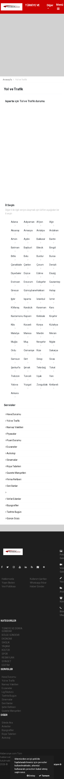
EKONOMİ (7, 638)
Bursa (52, 256)
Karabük (28, 307)
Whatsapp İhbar (38, 582)
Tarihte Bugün (13, 512)
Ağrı (51, 221)
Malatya (15, 333)
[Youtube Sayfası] (21, 567)
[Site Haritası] (39, 567)
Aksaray (15, 230)
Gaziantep (54, 281)
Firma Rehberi (13, 479)
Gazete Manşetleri (16, 472)
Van (51, 376)
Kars (51, 307)
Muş (26, 341)
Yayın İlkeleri (8, 582)
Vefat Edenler (13, 499)
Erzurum (28, 281)
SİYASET (6, 661)
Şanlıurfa (15, 367)
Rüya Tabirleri (13, 466)
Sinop (39, 359)
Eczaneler (11, 446)
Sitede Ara (7, 722)
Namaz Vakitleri (14, 427)
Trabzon (15, 376)
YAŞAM (6, 646)
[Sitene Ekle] (45, 567)
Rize (39, 350)
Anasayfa (7, 79)
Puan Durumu (13, 440)
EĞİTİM (6, 665)
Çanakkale (16, 264)
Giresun (15, 290)
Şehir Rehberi (9, 707)
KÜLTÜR (6, 650)
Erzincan (15, 281)
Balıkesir (41, 239)
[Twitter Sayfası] (8, 567)
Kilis (13, 324)
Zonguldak (42, 384)
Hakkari (40, 290)
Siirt (26, 359)
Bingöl (52, 247)
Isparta (27, 299)
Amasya (28, 230)
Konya (40, 324)
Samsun (15, 359)
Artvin (14, 239)
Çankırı (27, 264)
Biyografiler (12, 505)
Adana (14, 221)
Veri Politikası (9, 586)
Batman (15, 247)
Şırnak (27, 367)
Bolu (26, 256)
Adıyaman (29, 221)
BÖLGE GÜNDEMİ (10, 635)
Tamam (45, 775)
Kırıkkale (41, 316)
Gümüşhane (30, 290)
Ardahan (54, 230)
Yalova (14, 384)
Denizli (52, 264)
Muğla (14, 341)
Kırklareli (53, 384)
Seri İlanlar (12, 485)
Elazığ (52, 273)
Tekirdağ (41, 367)
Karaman (41, 307)
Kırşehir (53, 316)
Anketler (6, 726)
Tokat (52, 367)
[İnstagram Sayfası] (15, 567)
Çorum (40, 264)
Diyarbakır (16, 273)
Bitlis (13, 256)
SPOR (5, 653)
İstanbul (41, 299)
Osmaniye (29, 350)
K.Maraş (15, 307)
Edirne (40, 273)
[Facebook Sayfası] (3, 567)
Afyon (40, 221)
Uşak (39, 376)
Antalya (41, 230)
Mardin (40, 333)
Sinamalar (11, 459)
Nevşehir (41, 341)
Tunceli (27, 376)
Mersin (52, 333)
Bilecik (40, 247)
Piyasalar (11, 433)
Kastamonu (17, 316)
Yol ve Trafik (12, 420)
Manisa (27, 333)
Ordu (13, 350)
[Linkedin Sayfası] (27, 567)
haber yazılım (7, 771)
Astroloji (10, 453)
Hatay (52, 290)
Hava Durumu (13, 414)
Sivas (52, 359)
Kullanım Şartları (38, 579)
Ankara (15, 393)
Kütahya (53, 324)
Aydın (27, 239)
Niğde (52, 341)
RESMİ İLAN (8, 657)
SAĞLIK (6, 642)
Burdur (40, 256)
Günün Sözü (12, 518)
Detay (32, 775)
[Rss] (33, 567)
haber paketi (6, 767)
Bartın (52, 239)
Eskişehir (41, 281)
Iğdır (13, 299)
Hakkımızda (8, 579)
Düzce (27, 273)
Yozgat (27, 384)
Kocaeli (27, 324)
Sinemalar (7, 699)
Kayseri (27, 316)
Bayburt (28, 247)
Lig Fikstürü (7, 692)
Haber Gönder (37, 586)
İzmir (52, 299)
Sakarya (53, 350)
